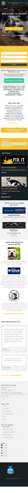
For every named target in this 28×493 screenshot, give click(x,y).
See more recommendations (11, 375)
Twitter (4, 453)
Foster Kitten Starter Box (8, 437)
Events (4, 416)
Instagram (5, 447)
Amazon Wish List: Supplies (8, 432)
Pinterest (5, 455)
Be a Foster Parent (7, 411)
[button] (26, 3)
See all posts (5, 197)
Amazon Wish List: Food (8, 429)
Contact (4, 419)
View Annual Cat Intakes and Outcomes (14, 130)
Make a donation (6, 426)
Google (4, 450)
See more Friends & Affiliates (14, 314)
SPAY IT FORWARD (14, 23)
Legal (4, 398)
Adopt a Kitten (6, 408)
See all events (6, 146)
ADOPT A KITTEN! (14, 28)
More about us (14, 123)
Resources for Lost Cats (8, 413)
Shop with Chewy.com (7, 434)
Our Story (5, 405)
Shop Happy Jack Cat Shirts (14, 80)
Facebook (5, 445)
